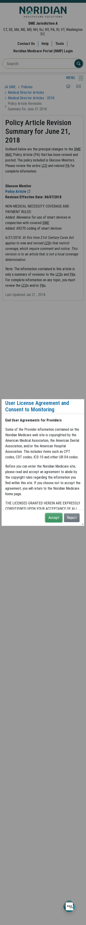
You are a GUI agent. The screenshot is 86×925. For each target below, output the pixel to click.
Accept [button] (53, 517)
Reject (72, 517)
